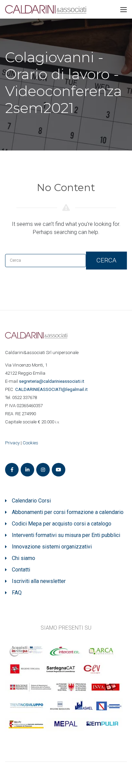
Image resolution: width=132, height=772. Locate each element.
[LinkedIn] (27, 469)
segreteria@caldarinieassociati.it (52, 381)
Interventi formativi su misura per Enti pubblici (66, 535)
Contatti (21, 569)
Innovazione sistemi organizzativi (52, 546)
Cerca (106, 260)
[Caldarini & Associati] (45, 9)
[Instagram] (43, 469)
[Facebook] (12, 469)
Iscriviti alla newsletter (39, 581)
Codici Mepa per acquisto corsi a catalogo (61, 523)
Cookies (30, 442)
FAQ (17, 592)
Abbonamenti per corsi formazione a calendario (68, 512)
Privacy (12, 442)
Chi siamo (23, 558)
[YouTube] (58, 469)
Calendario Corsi (31, 500)
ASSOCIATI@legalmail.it (52, 389)
